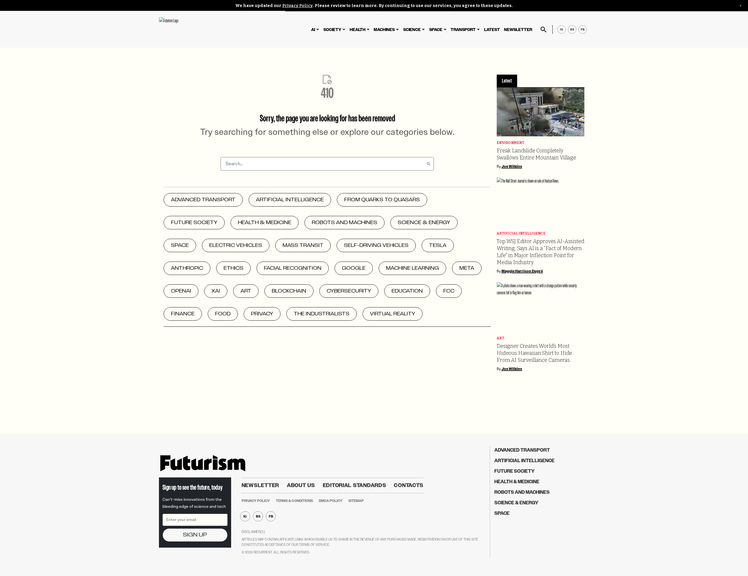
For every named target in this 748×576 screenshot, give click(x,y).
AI (313, 29)
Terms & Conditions (294, 501)
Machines (384, 29)
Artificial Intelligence (521, 233)
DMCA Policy (330, 501)
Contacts (408, 485)
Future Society (514, 471)
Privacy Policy (297, 5)
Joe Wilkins (511, 166)
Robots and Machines (522, 492)
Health (358, 29)
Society (332, 29)
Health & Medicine (516, 481)
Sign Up (195, 535)
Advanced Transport (522, 450)
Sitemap (356, 501)
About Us (301, 485)
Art (500, 338)
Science (412, 29)
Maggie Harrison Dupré (522, 271)
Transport (463, 29)
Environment (510, 143)
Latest (492, 29)
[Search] (428, 164)
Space (435, 29)
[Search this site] (543, 29)
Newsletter (518, 29)
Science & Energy (516, 502)
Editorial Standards (354, 485)
